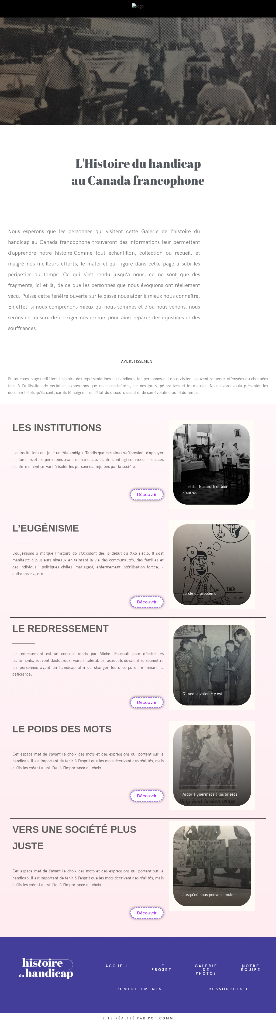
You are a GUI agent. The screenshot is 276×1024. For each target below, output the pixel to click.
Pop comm (161, 1018)
